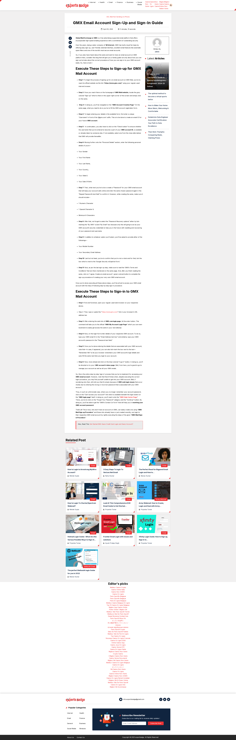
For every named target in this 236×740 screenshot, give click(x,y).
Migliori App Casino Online (118, 607)
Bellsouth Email (89, 566)
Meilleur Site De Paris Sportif (118, 682)
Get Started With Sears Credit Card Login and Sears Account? (111, 424)
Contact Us (81, 737)
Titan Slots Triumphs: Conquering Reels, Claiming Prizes (156, 135)
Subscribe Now (155, 723)
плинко (118, 625)
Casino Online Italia (118, 590)
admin (157, 52)
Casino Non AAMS (118, 592)
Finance (120, 2)
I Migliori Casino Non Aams (118, 656)
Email (111, 2)
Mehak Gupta (74, 476)
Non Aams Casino (157, 4)
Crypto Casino (118, 654)
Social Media (139, 3)
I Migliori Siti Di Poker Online (118, 680)
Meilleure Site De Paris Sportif (118, 614)
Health (102, 2)
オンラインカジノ (118, 667)
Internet (93, 2)
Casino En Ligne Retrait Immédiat (118, 678)
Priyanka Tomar (110, 509)
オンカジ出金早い (118, 621)
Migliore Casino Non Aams (118, 651)
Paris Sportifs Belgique (118, 596)
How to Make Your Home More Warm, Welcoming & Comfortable (158, 108)
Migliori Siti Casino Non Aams (118, 660)
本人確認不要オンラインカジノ (118, 623)
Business (130, 2)
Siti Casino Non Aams (118, 669)
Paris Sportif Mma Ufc (118, 618)
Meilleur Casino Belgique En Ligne (118, 603)
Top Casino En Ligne (118, 636)
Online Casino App (118, 643)
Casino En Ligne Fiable (118, 649)
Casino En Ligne (118, 594)
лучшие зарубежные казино (118, 627)
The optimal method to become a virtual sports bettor (157, 96)
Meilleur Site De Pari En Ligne (118, 634)
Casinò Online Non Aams (118, 674)
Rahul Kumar (109, 476)
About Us (70, 737)
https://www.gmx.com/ (110, 312)
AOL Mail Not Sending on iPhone (118, 17)
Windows (82, 728)
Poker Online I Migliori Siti (118, 609)
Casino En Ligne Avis (118, 685)
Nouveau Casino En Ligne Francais (118, 638)
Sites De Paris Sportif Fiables (118, 632)
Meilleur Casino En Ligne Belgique (118, 663)
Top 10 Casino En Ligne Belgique (118, 605)
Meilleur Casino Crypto (118, 587)
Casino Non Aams (147, 4)
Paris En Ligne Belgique (118, 601)
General (70, 723)
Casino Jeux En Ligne (118, 645)
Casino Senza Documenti (118, 658)
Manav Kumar (146, 476)
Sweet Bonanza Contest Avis (118, 616)
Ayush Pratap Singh (112, 543)
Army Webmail (161, 499)
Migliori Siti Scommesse (118, 687)
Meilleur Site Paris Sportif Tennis (118, 612)
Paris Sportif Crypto (118, 629)
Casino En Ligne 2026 (118, 640)
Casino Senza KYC (118, 647)
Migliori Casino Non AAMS (118, 676)
